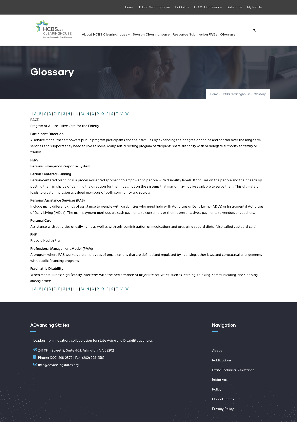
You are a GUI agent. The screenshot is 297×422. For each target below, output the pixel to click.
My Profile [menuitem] (254, 7)
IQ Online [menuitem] (182, 7)
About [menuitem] (217, 350)
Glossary (227, 34)
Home (214, 94)
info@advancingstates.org (58, 365)
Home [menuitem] (128, 7)
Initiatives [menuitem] (219, 379)
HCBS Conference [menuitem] (208, 7)
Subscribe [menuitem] (234, 7)
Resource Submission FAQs (195, 34)
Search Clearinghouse (151, 34)
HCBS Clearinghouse (236, 94)
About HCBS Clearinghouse (104, 34)
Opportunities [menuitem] (223, 399)
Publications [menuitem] (222, 360)
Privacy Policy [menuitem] (223, 408)
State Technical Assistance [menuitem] (233, 370)
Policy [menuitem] (216, 389)
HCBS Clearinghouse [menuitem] (154, 7)
